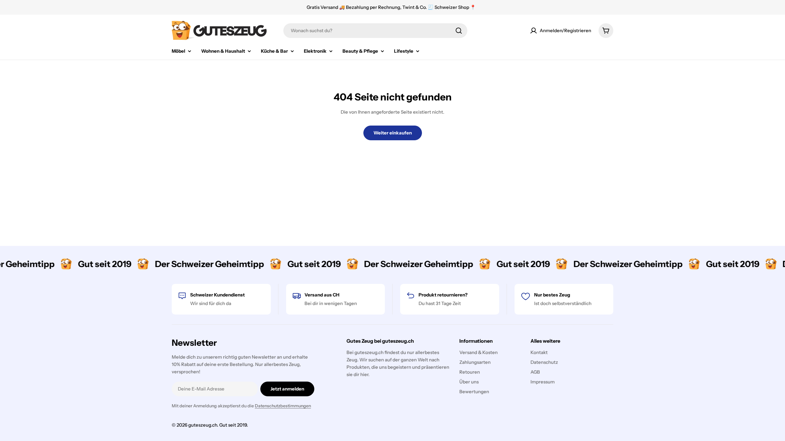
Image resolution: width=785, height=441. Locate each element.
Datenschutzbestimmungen (283, 406)
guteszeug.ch (202, 425)
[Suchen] (458, 30)
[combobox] (375, 30)
